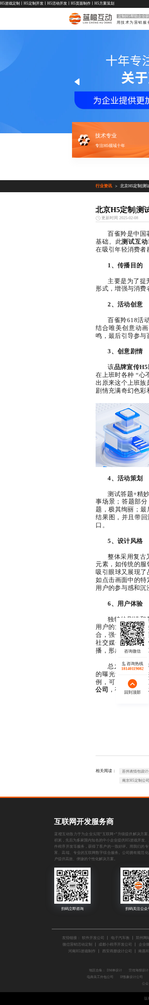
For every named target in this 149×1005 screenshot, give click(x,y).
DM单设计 (114, 970)
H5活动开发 (57, 3)
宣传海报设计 (139, 970)
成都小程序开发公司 (115, 944)
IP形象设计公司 (131, 977)
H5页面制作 (81, 3)
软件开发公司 (93, 938)
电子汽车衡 (120, 938)
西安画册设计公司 (117, 951)
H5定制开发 (33, 3)
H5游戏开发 (135, 840)
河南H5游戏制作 (82, 951)
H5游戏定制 (10, 3)
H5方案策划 (104, 3)
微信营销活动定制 (77, 944)
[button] (76, 81)
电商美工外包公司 (100, 977)
